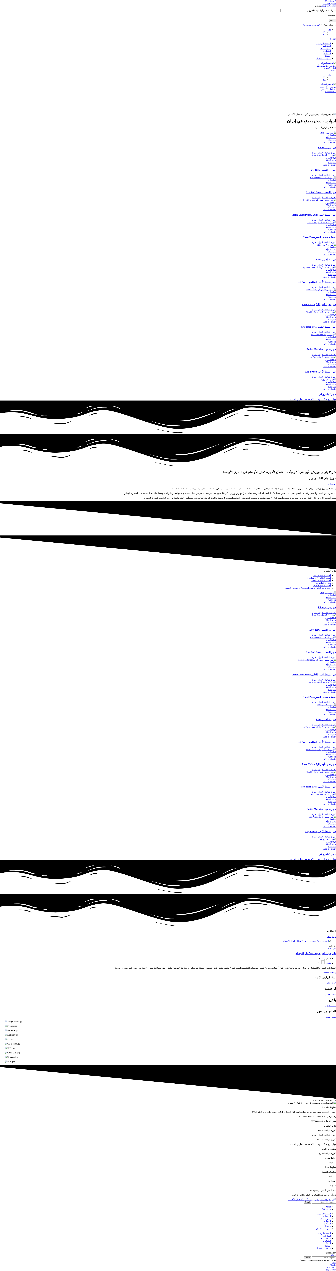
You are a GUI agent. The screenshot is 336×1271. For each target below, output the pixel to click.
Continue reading (329, 972)
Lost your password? (311, 25)
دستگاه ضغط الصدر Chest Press (319, 237)
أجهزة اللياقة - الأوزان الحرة (324, 153)
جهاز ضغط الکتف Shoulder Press (318, 326)
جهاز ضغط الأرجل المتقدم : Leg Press (316, 282)
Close (333, 1255)
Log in (332, 20)
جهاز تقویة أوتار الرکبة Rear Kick (319, 304)
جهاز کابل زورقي (327, 394)
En (324, 34)
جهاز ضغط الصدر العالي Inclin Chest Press (314, 214)
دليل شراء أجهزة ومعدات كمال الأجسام (315, 953)
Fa (324, 32)
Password (331, 15)
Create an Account (328, 6)
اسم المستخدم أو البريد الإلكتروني (320, 10)
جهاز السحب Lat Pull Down (321, 192)
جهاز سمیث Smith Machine (321, 349)
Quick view (331, 138)
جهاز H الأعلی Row (326, 259)
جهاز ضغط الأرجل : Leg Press (320, 371)
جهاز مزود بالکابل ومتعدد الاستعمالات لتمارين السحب (313, 399)
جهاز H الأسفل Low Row (322, 169)
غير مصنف (331, 948)
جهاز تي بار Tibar (327, 147)
